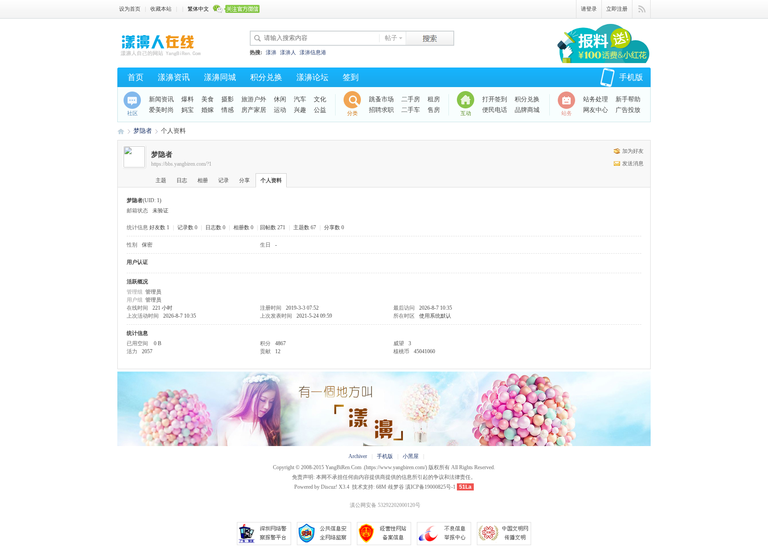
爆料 (187, 99)
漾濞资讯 (174, 77)
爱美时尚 (161, 110)
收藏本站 (161, 9)
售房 (434, 110)
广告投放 (628, 110)
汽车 (300, 99)
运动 (280, 110)
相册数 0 (243, 227)
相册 (202, 180)
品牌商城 (527, 110)
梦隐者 (142, 131)
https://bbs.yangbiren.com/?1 (181, 164)
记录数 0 (187, 227)
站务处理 (595, 99)
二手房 (410, 99)
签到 (351, 77)
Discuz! (329, 487)
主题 (161, 180)
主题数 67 (304, 227)
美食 (207, 99)
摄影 (227, 99)
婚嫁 (207, 110)
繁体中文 (198, 9)
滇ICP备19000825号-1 (430, 487)
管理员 (153, 292)
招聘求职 (381, 110)
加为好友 (633, 151)
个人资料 (271, 180)
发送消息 (633, 163)
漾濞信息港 (313, 52)
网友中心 (595, 110)
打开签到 (494, 99)
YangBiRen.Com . (344, 467)
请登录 (589, 9)
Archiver (357, 456)
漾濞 (271, 52)
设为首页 (129, 9)
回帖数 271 (272, 227)
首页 (136, 77)
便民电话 (494, 110)
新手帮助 (628, 99)
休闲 (280, 99)
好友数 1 (159, 227)
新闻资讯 (161, 99)
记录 (223, 180)
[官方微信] (236, 9)
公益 (320, 110)
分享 (244, 180)
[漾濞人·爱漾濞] (161, 55)
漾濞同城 (220, 77)
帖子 (391, 38)
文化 (320, 99)
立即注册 (617, 9)
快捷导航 (641, 9)
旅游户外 (253, 99)
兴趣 (300, 110)
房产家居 (253, 110)
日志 (181, 180)
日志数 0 (215, 227)
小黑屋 (411, 456)
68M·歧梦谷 (390, 487)
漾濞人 (288, 52)
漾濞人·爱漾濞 (120, 130)
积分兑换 (266, 77)
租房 (434, 99)
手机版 (631, 77)
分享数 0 (334, 227)
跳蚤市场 (381, 99)
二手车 (410, 110)
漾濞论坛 (312, 77)
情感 (227, 110)
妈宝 (187, 110)
